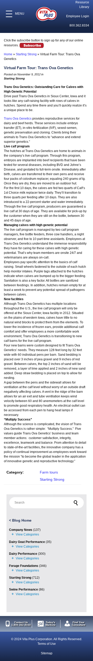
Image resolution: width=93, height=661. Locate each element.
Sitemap (46, 653)
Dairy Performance (23, 554)
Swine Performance (23, 589)
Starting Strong (26, 54)
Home (8, 54)
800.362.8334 (79, 25)
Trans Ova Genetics (18, 118)
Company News (20, 530)
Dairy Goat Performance (27, 542)
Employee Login (77, 16)
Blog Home (22, 520)
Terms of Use (46, 644)
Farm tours (49, 472)
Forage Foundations (23, 566)
